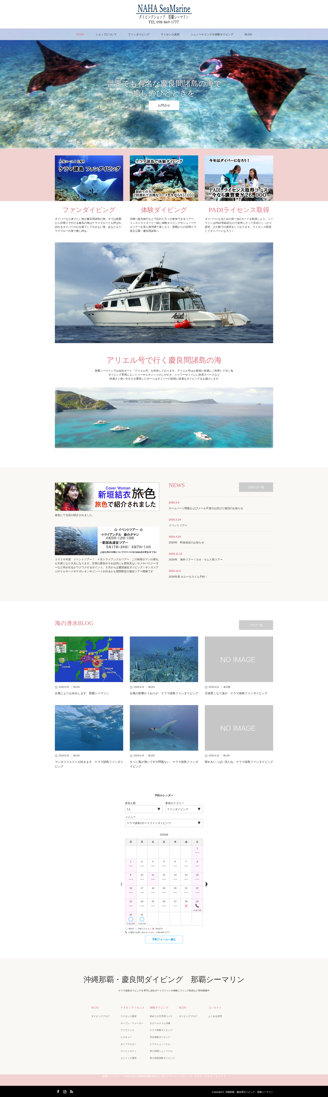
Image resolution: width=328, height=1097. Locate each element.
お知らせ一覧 (256, 487)
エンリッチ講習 (128, 1058)
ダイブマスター (128, 1044)
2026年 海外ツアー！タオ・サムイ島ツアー (196, 559)
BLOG (248, 34)
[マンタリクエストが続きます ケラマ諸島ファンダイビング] (89, 728)
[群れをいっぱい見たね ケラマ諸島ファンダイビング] (239, 728)
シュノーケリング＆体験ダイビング (212, 34)
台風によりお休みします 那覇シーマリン (82, 693)
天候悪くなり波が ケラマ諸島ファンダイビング (236, 693)
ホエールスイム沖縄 (160, 1023)
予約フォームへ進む (164, 939)
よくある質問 (215, 1016)
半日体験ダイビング (160, 1037)
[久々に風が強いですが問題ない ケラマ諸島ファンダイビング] (164, 728)
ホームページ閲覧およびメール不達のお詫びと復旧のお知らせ (206, 508)
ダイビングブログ (100, 1016)
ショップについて (106, 34)
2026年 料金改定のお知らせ (186, 542)
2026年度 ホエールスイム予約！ (188, 576)
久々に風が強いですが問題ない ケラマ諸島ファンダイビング (164, 764)
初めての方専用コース (161, 1016)
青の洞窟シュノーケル (161, 1051)
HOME (80, 34)
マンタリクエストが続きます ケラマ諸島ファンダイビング (89, 764)
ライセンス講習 (170, 34)
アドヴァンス (127, 1030)
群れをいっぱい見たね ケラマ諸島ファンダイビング (239, 761)
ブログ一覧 (256, 625)
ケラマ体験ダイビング (161, 1030)
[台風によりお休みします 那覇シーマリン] (89, 659)
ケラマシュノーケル (160, 1044)
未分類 (226, 687)
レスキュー (126, 1037)
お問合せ (164, 105)
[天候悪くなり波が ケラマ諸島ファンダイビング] (239, 659)
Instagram (64, 1091)
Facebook (58, 1091)
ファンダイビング (138, 34)
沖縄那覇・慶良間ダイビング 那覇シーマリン (164, 979)
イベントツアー (178, 525)
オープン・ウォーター (132, 1023)
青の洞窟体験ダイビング (162, 1058)
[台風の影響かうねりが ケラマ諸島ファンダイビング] (164, 659)
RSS (71, 1091)
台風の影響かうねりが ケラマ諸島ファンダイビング (164, 693)
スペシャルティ (128, 1051)
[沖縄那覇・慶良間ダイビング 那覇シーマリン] (164, 22)
